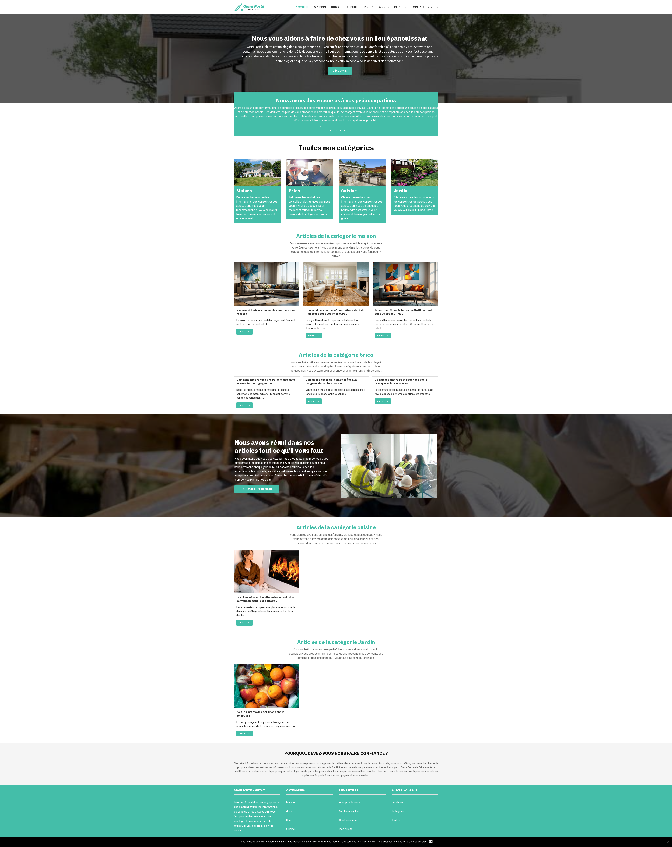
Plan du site (345, 829)
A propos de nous (393, 7)
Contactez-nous (425, 7)
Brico (335, 7)
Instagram (398, 811)
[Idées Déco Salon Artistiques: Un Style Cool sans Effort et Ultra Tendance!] (405, 284)
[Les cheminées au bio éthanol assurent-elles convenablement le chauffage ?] (266, 571)
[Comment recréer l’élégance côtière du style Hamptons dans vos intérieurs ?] (336, 284)
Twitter (396, 820)
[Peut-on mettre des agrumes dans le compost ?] (266, 686)
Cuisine (352, 7)
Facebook (397, 802)
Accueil (302, 7)
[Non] (667, 842)
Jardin (368, 7)
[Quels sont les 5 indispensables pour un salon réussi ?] (266, 284)
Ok (430, 841)
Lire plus (244, 331)
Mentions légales (349, 811)
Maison (320, 7)
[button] (340, 71)
